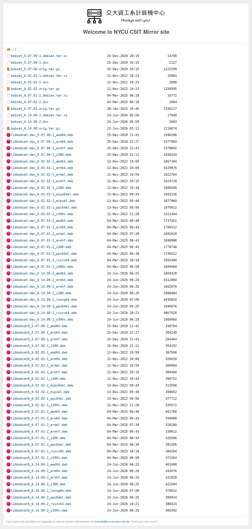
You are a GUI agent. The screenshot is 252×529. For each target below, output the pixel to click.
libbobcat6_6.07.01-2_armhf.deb (39, 431)
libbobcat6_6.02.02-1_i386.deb (38, 379)
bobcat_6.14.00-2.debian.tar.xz (39, 115)
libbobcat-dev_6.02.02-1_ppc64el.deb (44, 207)
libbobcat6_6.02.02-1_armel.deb (39, 365)
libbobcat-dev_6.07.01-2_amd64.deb (42, 221)
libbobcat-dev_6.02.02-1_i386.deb (41, 188)
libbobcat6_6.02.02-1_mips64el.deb (42, 385)
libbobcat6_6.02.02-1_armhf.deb (39, 372)
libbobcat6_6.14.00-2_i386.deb (38, 484)
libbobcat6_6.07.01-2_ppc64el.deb (41, 444)
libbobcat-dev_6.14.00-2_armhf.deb (42, 287)
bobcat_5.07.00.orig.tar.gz (35, 69)
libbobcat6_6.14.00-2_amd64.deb (39, 464)
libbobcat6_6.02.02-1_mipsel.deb (40, 392)
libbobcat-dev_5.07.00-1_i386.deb (41, 155)
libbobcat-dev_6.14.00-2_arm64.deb (42, 280)
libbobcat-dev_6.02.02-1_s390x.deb (42, 214)
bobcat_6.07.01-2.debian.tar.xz (39, 95)
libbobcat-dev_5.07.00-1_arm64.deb (42, 142)
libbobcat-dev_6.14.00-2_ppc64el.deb (44, 306)
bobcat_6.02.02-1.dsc (30, 82)
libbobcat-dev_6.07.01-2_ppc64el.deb (44, 254)
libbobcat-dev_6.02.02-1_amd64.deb (42, 161)
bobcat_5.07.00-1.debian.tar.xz (39, 56)
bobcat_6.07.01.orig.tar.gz (35, 109)
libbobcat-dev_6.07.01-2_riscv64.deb (44, 260)
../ (13, 49)
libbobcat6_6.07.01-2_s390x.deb (39, 458)
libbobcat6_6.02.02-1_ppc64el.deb (41, 399)
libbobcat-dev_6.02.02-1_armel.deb (42, 175)
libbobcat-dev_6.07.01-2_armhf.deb (42, 240)
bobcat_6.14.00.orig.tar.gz (35, 128)
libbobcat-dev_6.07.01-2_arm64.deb (42, 227)
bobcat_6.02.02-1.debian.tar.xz (39, 76)
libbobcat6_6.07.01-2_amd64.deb (39, 412)
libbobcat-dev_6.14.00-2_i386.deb (41, 293)
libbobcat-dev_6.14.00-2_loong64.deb (44, 300)
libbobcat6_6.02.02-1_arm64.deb (39, 359)
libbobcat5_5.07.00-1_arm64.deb (39, 332)
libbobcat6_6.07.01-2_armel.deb (39, 425)
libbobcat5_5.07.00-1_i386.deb (38, 346)
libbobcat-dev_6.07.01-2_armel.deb (42, 234)
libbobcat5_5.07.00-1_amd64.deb (39, 326)
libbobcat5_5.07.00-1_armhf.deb (39, 339)
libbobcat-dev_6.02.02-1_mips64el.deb (45, 194)
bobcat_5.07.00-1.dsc (30, 62)
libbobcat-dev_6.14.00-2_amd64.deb (42, 273)
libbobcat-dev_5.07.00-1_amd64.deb (42, 135)
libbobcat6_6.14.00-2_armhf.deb (39, 477)
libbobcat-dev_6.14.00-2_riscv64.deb (44, 313)
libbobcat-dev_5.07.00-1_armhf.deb (42, 148)
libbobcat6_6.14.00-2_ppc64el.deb (41, 497)
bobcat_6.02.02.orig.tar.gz (35, 89)
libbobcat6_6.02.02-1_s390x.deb (39, 405)
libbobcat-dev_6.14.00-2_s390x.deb (42, 319)
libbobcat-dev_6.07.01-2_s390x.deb (42, 267)
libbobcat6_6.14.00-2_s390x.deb (39, 510)
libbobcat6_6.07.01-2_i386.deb (38, 438)
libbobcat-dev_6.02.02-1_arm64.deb (42, 168)
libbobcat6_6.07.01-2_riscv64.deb (41, 451)
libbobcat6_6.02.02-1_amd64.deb (39, 352)
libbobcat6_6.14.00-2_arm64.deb (39, 471)
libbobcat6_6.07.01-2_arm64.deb (39, 418)
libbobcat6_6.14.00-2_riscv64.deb (41, 504)
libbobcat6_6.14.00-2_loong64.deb (41, 491)
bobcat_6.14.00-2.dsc (30, 122)
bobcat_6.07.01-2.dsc (30, 102)
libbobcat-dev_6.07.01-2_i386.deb (41, 247)
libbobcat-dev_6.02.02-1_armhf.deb (42, 181)
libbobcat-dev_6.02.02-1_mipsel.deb (43, 201)
